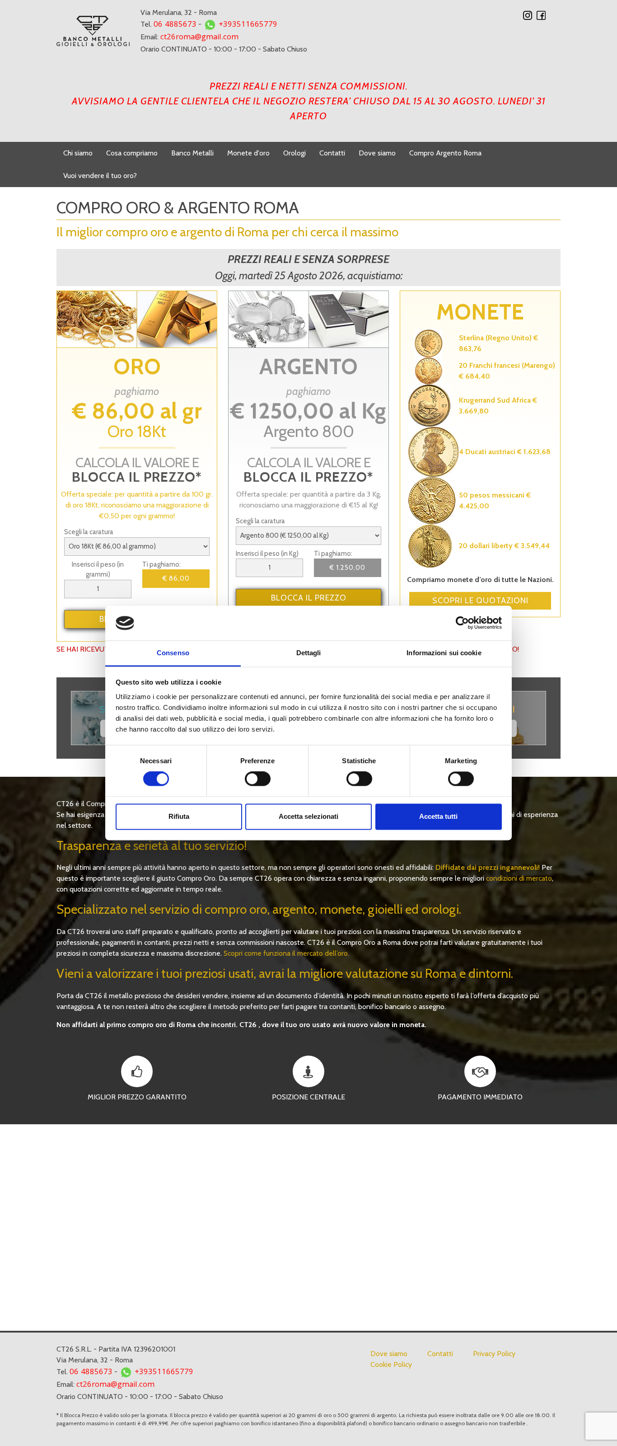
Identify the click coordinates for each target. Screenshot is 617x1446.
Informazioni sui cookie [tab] (444, 653)
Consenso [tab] (173, 653)
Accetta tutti (438, 816)
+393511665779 (248, 25)
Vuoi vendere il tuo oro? (100, 175)
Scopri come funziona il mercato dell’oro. (286, 953)
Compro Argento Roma (445, 153)
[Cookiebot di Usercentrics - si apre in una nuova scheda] (462, 623)
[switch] (258, 781)
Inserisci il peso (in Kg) (267, 553)
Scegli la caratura (88, 532)
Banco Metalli (192, 153)
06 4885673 (175, 25)
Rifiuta (178, 816)
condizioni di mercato (519, 878)
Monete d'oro (248, 153)
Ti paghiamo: (161, 564)
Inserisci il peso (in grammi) (98, 569)
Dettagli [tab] (308, 653)
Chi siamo (78, 153)
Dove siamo (377, 153)
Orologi (294, 153)
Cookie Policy (391, 1364)
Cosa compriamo (132, 153)
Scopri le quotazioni (480, 601)
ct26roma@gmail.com (199, 37)
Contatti (332, 153)
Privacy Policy (494, 1353)
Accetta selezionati (308, 816)
